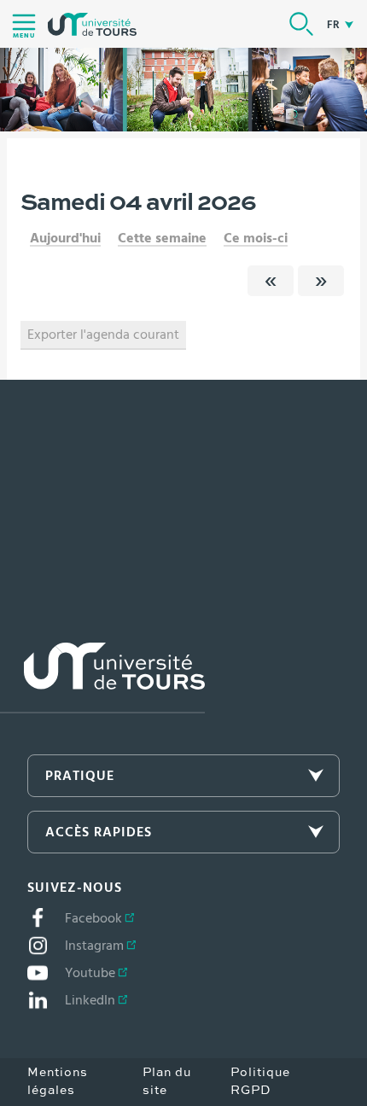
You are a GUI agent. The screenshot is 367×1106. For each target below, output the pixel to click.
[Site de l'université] (102, 678)
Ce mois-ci (256, 238)
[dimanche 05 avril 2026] (321, 280)
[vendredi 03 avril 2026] (271, 280)
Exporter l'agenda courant (103, 334)
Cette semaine (162, 238)
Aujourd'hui (65, 238)
